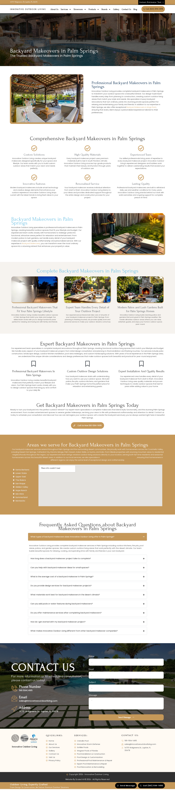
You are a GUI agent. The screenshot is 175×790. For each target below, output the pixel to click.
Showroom (78, 9)
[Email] (14, 698)
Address (24, 708)
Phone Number (30, 687)
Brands (104, 9)
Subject (92, 682)
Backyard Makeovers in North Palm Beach (118, 457)
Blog (135, 9)
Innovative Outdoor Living (28, 9)
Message (93, 695)
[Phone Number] (14, 688)
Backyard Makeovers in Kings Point (141, 107)
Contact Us (126, 9)
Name (91, 656)
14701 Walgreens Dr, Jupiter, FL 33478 (23, 2)
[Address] (14, 709)
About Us (54, 9)
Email (23, 697)
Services (64, 9)
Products (92, 9)
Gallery (116, 9)
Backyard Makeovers (31, 243)
